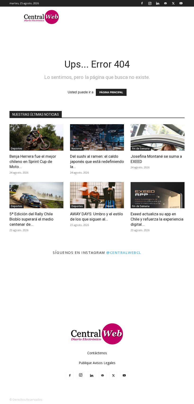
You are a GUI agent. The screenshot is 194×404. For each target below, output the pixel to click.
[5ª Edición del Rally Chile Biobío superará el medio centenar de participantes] (36, 195)
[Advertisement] (97, 302)
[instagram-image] (11, 270)
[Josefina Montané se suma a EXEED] (158, 137)
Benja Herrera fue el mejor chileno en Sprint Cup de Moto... (32, 161)
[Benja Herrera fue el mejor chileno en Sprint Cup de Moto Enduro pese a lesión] (36, 137)
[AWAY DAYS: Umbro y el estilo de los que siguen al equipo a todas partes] (97, 195)
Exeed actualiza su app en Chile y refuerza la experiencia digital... (157, 219)
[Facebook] (142, 3)
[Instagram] (149, 3)
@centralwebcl (123, 252)
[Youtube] (181, 3)
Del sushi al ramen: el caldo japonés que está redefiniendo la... (97, 161)
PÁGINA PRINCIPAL (111, 92)
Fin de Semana (141, 148)
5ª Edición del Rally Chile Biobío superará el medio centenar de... (31, 219)
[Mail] (165, 3)
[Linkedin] (157, 3)
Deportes (16, 148)
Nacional (76, 148)
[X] (173, 3)
